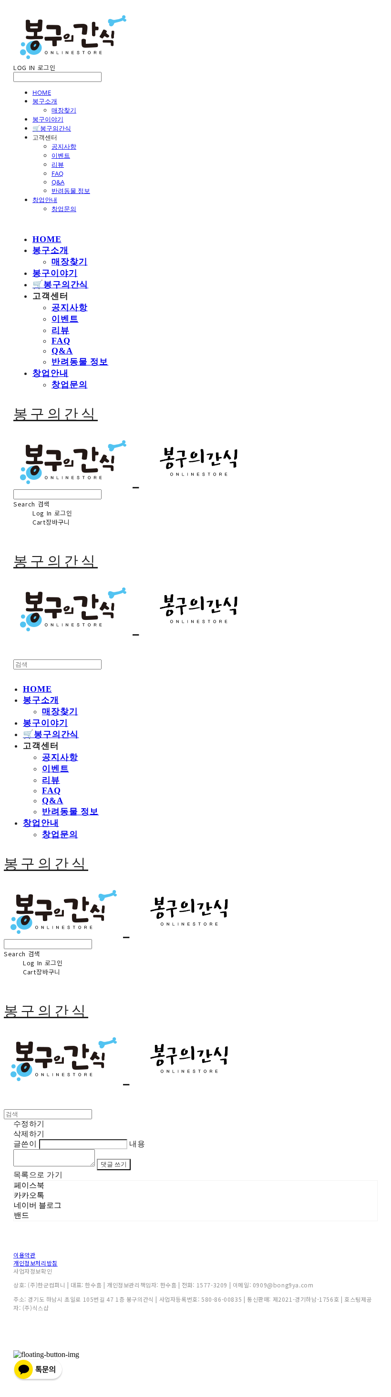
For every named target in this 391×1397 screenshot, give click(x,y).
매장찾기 (63, 110)
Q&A (57, 182)
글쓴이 (25, 1144)
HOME (41, 92)
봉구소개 (44, 101)
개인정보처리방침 (35, 1263)
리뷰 (57, 164)
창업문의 (63, 208)
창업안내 (44, 199)
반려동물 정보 (70, 190)
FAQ (57, 173)
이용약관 (24, 1255)
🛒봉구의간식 (51, 128)
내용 (137, 1144)
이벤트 (60, 155)
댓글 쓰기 (114, 1164)
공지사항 (63, 146)
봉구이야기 (47, 119)
